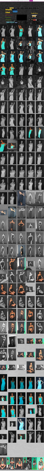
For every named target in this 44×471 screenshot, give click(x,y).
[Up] (15, 11)
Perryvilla (8, 9)
